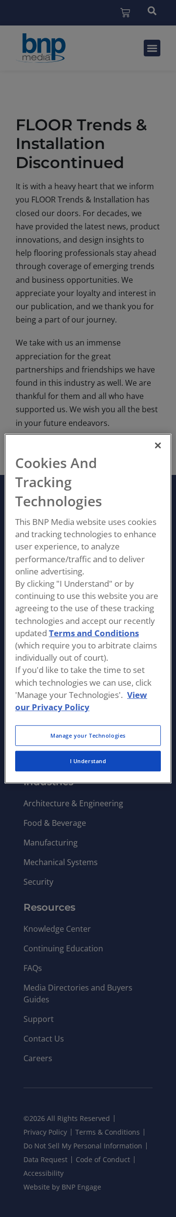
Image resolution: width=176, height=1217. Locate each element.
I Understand (88, 761)
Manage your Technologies (88, 735)
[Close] (158, 445)
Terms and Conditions (94, 633)
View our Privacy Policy (81, 700)
